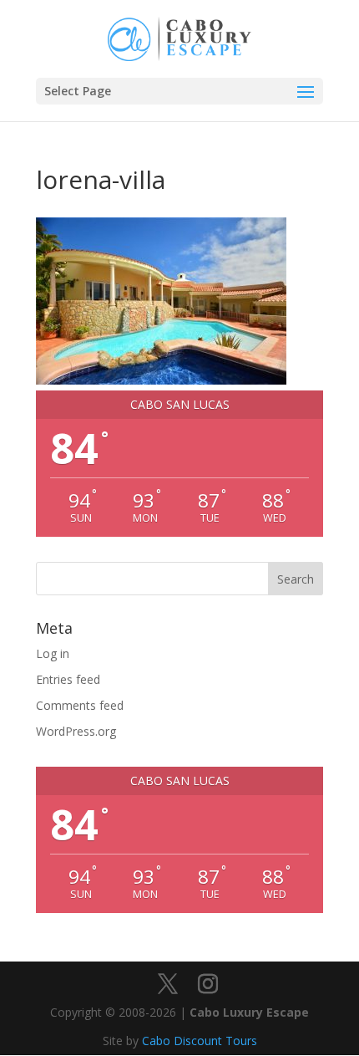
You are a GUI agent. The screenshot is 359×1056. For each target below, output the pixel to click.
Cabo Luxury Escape (249, 1012)
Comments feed (80, 705)
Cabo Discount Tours (199, 1040)
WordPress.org (76, 731)
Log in (52, 653)
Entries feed (68, 679)
